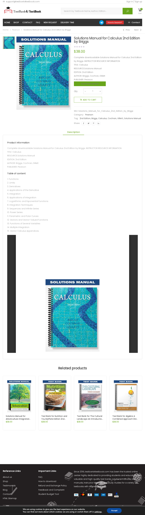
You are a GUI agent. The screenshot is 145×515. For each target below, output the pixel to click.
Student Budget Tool (48, 494)
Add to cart (89, 99)
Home (7, 22)
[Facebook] (83, 123)
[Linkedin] (98, 123)
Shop (16, 22)
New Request (50, 22)
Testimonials (9, 485)
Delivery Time (67, 22)
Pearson (16, 29)
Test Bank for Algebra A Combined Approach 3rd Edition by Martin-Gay (124, 419)
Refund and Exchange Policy (52, 485)
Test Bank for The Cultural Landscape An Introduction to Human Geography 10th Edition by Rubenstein (90, 420)
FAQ (38, 22)
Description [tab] (73, 132)
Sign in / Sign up (134, 1)
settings (98, 512)
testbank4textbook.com (97, 471)
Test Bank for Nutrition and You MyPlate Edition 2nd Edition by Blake (54, 419)
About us (7, 477)
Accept (114, 510)
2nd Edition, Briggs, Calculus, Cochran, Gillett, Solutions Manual (110, 118)
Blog (5, 489)
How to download (47, 481)
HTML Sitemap (10, 498)
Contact (27, 22)
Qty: (76, 91)
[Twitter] (88, 123)
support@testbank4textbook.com (23, 1)
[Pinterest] (93, 123)
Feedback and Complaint (51, 489)
